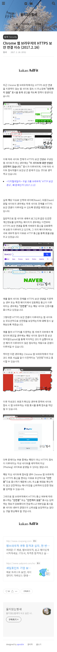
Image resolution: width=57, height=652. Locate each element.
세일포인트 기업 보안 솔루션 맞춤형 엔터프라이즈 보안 (18, 568)
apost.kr (20, 644)
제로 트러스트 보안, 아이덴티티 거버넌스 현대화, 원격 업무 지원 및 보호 (18, 573)
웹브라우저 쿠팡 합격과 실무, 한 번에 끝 (28, 545)
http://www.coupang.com (18, 541)
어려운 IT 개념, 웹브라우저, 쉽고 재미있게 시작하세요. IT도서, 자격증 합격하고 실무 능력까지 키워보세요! (27, 551)
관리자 (30, 644)
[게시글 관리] (16, 591)
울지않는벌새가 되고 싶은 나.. (19, 613)
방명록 (38, 24)
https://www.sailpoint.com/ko (20, 563)
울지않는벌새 (28, 14)
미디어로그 (26, 24)
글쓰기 (38, 644)
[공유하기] (12, 591)
